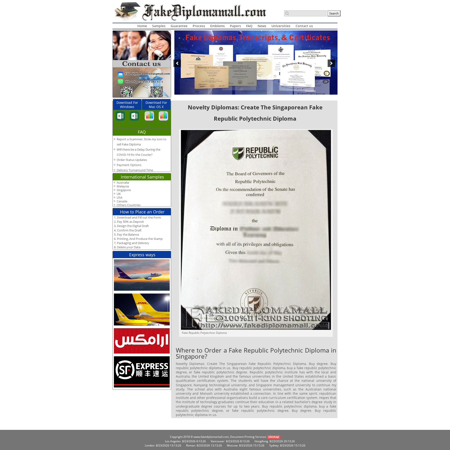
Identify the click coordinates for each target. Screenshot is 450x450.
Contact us (304, 26)
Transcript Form (134, 122)
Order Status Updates (132, 160)
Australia (123, 182)
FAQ (249, 26)
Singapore (124, 190)
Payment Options (129, 165)
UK (119, 193)
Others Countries (129, 205)
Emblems (217, 26)
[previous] (177, 63)
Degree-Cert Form (120, 124)
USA (119, 197)
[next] (331, 63)
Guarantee (179, 26)
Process (199, 26)
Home (142, 26)
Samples (158, 26)
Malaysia (123, 186)
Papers (235, 26)
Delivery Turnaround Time (135, 170)
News (262, 26)
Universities (280, 26)
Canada (122, 201)
